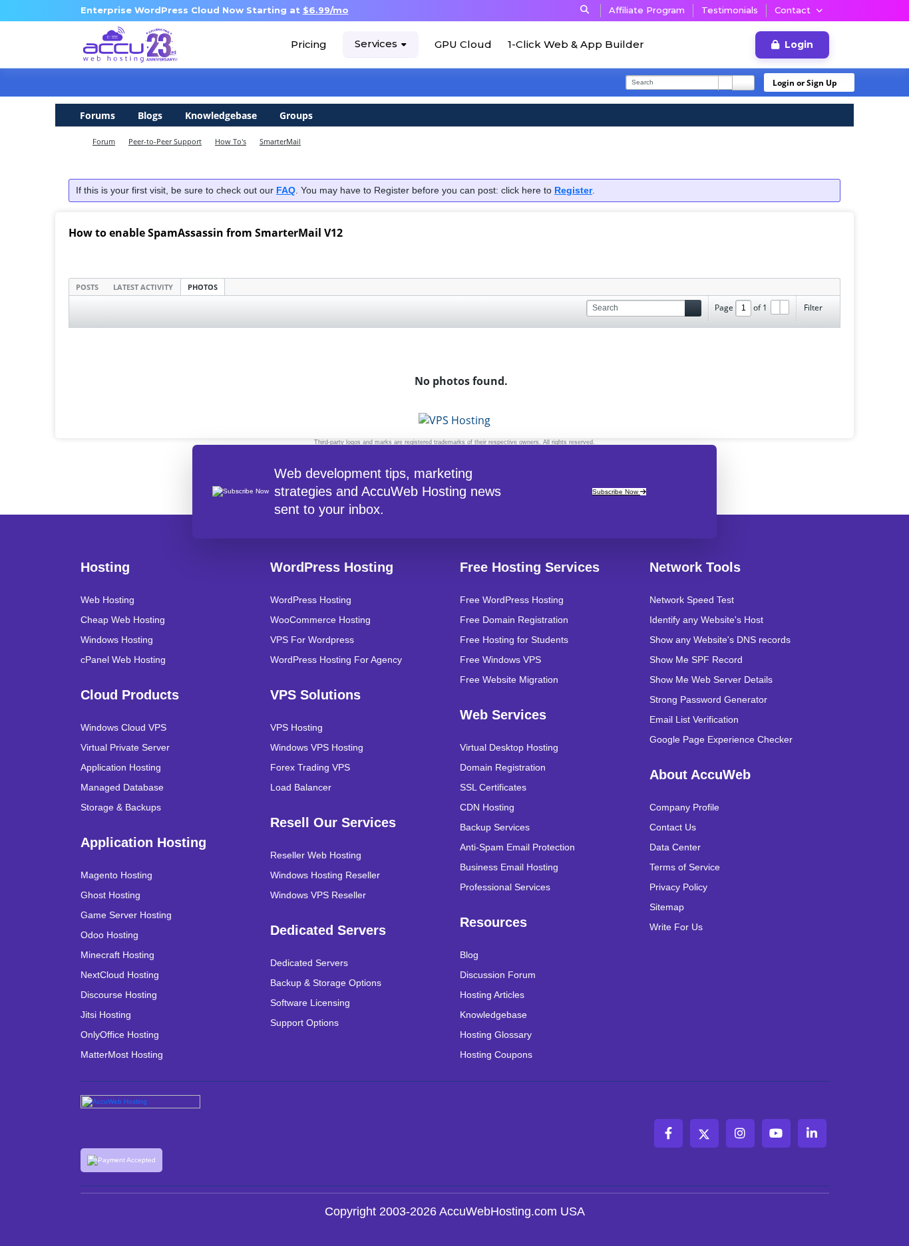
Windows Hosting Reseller (325, 875)
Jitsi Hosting (106, 1014)
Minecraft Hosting (117, 954)
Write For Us (676, 927)
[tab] (87, 286)
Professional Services (505, 887)
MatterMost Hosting (122, 1054)
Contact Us (672, 827)
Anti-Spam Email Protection (517, 847)
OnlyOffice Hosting (120, 1034)
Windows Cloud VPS (123, 727)
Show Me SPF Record (696, 659)
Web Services (503, 714)
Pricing (309, 44)
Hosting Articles (492, 994)
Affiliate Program (647, 10)
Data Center (675, 847)
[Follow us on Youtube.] (776, 1133)
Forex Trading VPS (310, 767)
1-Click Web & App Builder (576, 44)
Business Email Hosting (509, 867)
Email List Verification (694, 719)
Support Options (304, 1022)
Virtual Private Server (125, 747)
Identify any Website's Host (706, 619)
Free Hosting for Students (514, 639)
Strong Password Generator (708, 699)
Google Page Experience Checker (721, 739)
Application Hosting (121, 767)
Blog (469, 954)
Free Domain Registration (514, 619)
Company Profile (684, 807)
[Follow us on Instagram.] (740, 1133)
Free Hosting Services (530, 567)
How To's (230, 141)
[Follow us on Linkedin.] (812, 1133)
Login (799, 45)
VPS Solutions (315, 694)
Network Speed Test (691, 599)
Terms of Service (684, 867)
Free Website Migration (509, 679)
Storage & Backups (121, 807)
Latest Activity (143, 287)
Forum (103, 141)
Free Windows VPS (500, 659)
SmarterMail (280, 141)
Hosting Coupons (496, 1054)
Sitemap (666, 907)
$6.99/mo (326, 10)
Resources (493, 922)
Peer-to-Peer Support (165, 141)
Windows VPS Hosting (316, 747)
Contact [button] (793, 10)
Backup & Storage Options (325, 982)
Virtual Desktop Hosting (509, 747)
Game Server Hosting (126, 915)
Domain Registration (503, 767)
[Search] (743, 82)
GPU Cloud (463, 44)
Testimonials (729, 10)
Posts (87, 287)
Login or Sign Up (805, 82)
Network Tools (695, 567)
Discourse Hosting (119, 994)
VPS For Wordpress (312, 639)
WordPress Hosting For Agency (336, 659)
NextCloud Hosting (120, 974)
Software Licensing (310, 1002)
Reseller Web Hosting (315, 855)
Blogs (150, 115)
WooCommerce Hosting (320, 619)
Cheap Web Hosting (123, 619)
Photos (203, 287)
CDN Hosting (487, 807)
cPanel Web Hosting (123, 659)
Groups (296, 115)
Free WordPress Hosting (512, 599)
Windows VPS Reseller (318, 895)
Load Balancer (300, 787)
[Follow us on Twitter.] (704, 1133)
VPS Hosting (296, 727)
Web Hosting (107, 599)
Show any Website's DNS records (720, 639)
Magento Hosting (116, 875)
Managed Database (122, 787)
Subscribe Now (616, 491)
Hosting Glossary (496, 1034)
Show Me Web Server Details (711, 679)
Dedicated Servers (328, 930)
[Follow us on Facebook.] (668, 1133)
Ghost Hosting (110, 895)
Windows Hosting (117, 639)
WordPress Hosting (331, 567)
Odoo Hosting (109, 935)
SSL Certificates (493, 787)
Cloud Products (130, 694)
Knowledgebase (221, 115)
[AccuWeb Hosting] (130, 44)
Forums (97, 115)
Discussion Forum (498, 974)
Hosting (105, 567)
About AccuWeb (700, 774)
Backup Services (495, 827)
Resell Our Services (333, 822)
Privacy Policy (678, 887)
